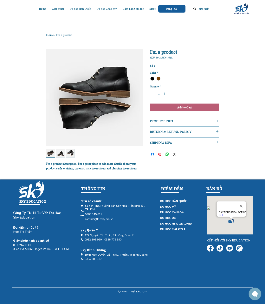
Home (50, 35)
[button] (107, 9)
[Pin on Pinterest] (160, 154)
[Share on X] (174, 154)
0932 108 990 (93, 239)
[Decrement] (153, 93)
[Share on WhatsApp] (167, 154)
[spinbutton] (158, 93)
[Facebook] (210, 248)
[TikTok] (220, 248)
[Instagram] (239, 248)
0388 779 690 (112, 239)
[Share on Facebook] (152, 154)
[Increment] (164, 93)
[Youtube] (229, 248)
